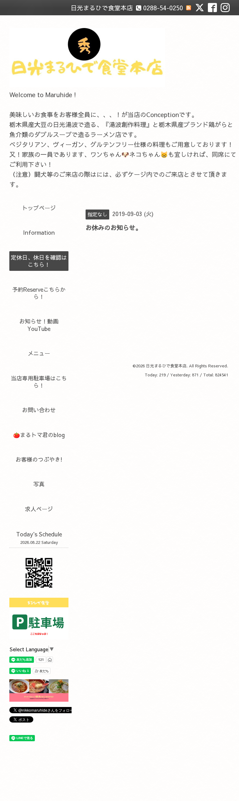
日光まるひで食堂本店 (166, 366)
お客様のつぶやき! (39, 459)
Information (39, 232)
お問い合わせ (39, 410)
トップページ (39, 208)
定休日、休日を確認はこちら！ (39, 260)
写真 (39, 484)
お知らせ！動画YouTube (39, 324)
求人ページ (39, 509)
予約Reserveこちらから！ (39, 292)
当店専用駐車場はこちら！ (39, 381)
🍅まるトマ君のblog (39, 435)
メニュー (39, 353)
